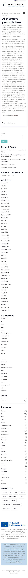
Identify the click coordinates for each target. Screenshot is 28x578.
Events (3, 353)
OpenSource (16, 504)
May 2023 (3, 296)
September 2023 (6, 284)
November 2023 (5, 278)
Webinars (3, 391)
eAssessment (5, 336)
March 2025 (4, 232)
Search (3, 133)
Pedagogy (4, 376)
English (17, 0)
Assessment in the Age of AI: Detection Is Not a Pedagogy (13, 160)
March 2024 (4, 267)
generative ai (6, 504)
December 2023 (5, 275)
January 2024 (5, 273)
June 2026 (4, 189)
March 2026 (4, 197)
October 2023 (5, 281)
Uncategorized (5, 385)
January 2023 (5, 307)
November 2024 (5, 244)
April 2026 (4, 194)
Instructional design (6, 367)
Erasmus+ (4, 344)
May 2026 (3, 192)
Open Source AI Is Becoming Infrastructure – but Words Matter (13, 156)
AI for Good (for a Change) (8, 167)
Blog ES (3, 330)
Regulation (4, 379)
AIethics (22, 492)
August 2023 (4, 287)
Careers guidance (6, 333)
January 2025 (5, 238)
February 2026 (5, 200)
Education (4, 339)
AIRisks (21, 496)
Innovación (4, 362)
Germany (3, 359)
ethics (3, 350)
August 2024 (4, 252)
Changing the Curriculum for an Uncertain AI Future (13, 151)
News (2, 370)
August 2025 (4, 218)
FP (1, 356)
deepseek (5, 500)
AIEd (2, 324)
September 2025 (6, 215)
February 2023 (5, 304)
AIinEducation (12, 496)
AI (11, 123)
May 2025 (3, 226)
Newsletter (4, 373)
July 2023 (3, 290)
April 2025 (4, 229)
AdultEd (5, 492)
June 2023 (4, 293)
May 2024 (4, 261)
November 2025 (5, 209)
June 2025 (4, 223)
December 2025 (5, 206)
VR (2, 388)
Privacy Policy (14, 573)
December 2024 (5, 241)
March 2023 (4, 301)
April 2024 (4, 264)
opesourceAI (6, 508)
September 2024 (6, 249)
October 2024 (5, 247)
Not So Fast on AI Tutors (8, 164)
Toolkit (15, 508)
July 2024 (3, 255)
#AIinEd (9, 123)
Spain (2, 382)
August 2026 (4, 183)
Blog (14, 123)
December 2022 (5, 310)
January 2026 (5, 203)
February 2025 (5, 235)
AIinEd (4, 496)
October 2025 (5, 212)
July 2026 (3, 186)
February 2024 (5, 270)
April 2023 (4, 299)
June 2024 (4, 258)
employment (4, 341)
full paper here (14, 115)
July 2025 (3, 220)
